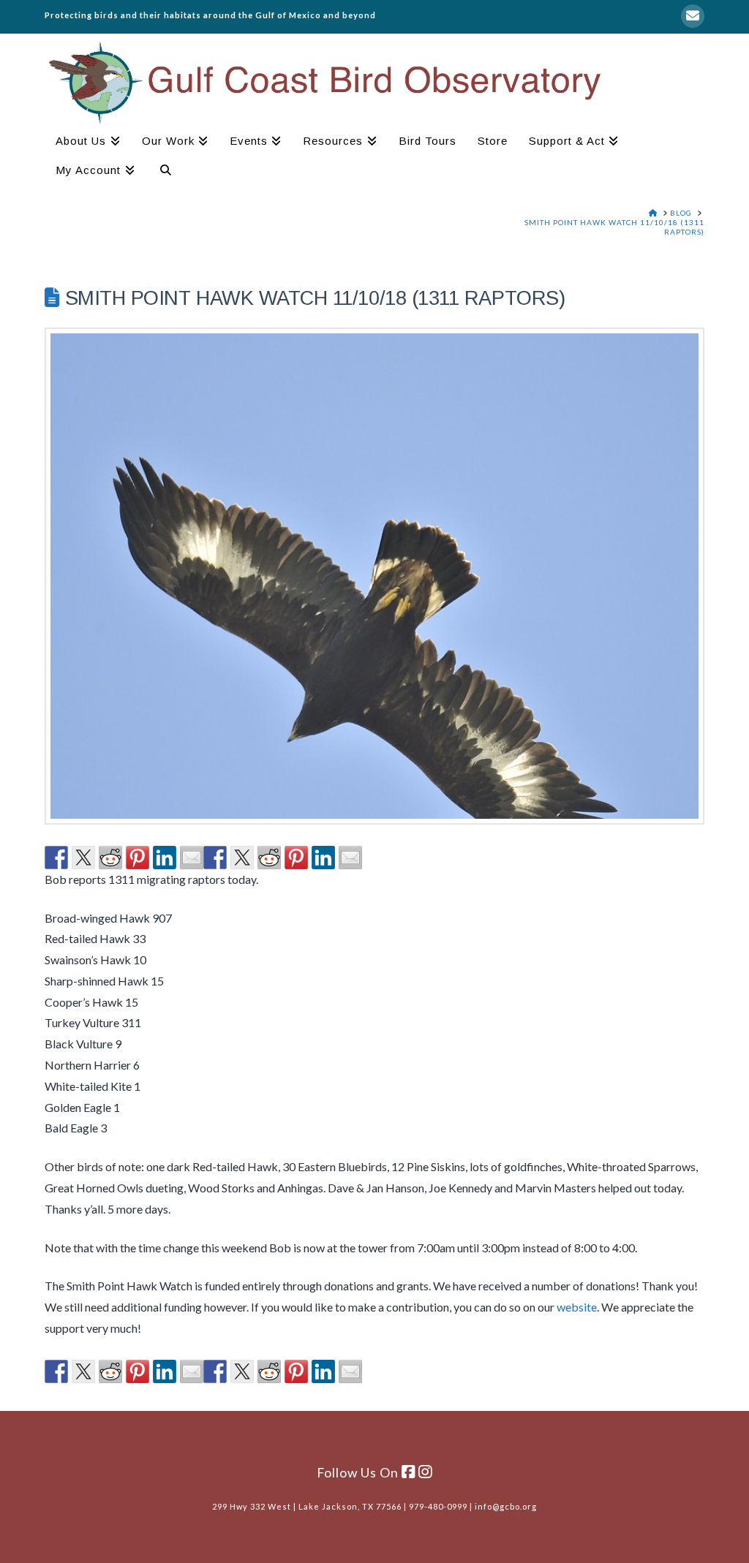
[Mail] (692, 16)
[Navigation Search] (160, 171)
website (577, 1307)
